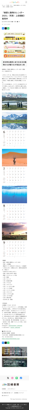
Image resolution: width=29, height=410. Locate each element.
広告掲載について (18, 392)
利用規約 (4, 389)
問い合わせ (4, 395)
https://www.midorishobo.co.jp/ (11, 338)
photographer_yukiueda (15, 325)
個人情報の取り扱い (6, 392)
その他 (14, 21)
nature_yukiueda (15, 327)
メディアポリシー (11, 389)
